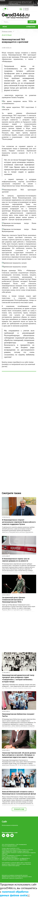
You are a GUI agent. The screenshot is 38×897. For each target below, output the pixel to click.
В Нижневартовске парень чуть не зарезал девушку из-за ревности (15, 560)
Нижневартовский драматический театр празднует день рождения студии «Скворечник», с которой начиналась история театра (18, 678)
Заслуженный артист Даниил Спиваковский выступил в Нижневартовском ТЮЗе (13, 600)
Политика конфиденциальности (9, 846)
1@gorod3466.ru (23, 859)
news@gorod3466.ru (25, 858)
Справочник (30, 27)
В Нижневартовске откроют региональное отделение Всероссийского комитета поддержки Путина (19, 522)
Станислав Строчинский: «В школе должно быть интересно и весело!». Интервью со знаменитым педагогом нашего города (19, 755)
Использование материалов (10, 825)
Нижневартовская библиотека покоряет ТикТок (18, 715)
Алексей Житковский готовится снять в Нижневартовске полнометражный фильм (19, 793)
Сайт (4, 821)
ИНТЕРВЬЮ (7, 35)
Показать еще (19, 809)
